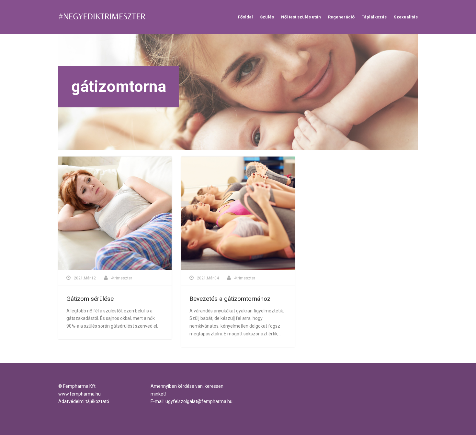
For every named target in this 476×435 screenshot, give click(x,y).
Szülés (267, 17)
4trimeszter (121, 278)
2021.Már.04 (208, 278)
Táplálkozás (374, 17)
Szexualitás (406, 17)
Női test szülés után (301, 17)
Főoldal (245, 17)
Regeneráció (341, 17)
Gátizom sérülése (90, 298)
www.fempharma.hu (79, 394)
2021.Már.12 (85, 278)
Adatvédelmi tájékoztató (83, 401)
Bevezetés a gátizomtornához (229, 298)
